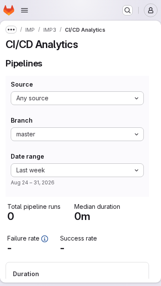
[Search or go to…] (127, 10)
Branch (22, 120)
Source (22, 84)
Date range (27, 156)
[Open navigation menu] (24, 10)
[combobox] (77, 98)
